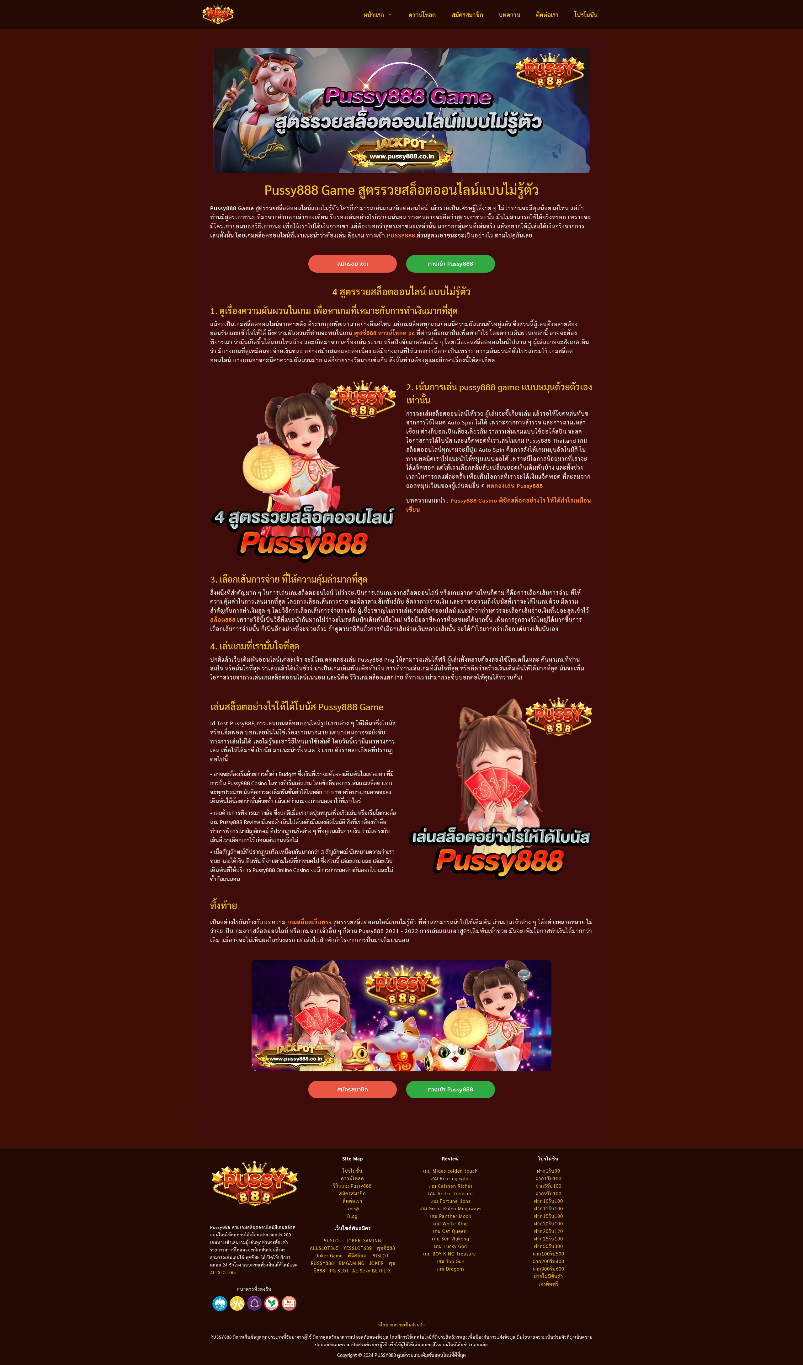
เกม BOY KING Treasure (450, 1253)
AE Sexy (361, 1270)
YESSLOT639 (357, 1248)
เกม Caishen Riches (450, 1186)
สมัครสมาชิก (467, 14)
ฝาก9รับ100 (548, 1193)
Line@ (352, 1208)
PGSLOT (380, 1255)
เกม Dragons (451, 1269)
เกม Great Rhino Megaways (450, 1208)
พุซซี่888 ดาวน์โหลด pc (384, 332)
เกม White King (450, 1223)
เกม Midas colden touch (450, 1171)
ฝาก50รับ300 (548, 1246)
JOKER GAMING (363, 1240)
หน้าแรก (374, 14)
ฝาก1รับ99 (548, 1171)
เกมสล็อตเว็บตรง (309, 921)
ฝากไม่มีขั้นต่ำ (548, 1276)
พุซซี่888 (386, 1248)
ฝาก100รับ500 (548, 1253)
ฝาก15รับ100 (548, 1216)
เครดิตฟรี (549, 1284)
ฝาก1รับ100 (548, 1178)
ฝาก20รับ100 (548, 1223)
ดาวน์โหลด (422, 14)
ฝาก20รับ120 (548, 1231)
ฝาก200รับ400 (548, 1261)
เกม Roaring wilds (450, 1178)
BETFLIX (381, 1270)
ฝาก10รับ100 (548, 1201)
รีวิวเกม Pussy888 (352, 1186)
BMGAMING (351, 1263)
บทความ (509, 14)
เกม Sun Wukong (450, 1238)
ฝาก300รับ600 (548, 1269)
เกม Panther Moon (450, 1216)
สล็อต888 (223, 619)
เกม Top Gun (451, 1261)
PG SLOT (332, 1240)
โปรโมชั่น (586, 14)
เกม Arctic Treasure (450, 1193)
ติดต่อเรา (547, 14)
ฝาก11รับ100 (548, 1208)
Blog (352, 1216)
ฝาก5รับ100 (548, 1186)
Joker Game (329, 1255)
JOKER (376, 1263)
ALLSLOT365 (223, 1272)
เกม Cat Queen (450, 1231)
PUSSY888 (401, 235)
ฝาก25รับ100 (548, 1238)
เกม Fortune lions (450, 1201)
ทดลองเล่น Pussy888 (515, 485)
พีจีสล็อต (358, 1255)
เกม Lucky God (450, 1246)
